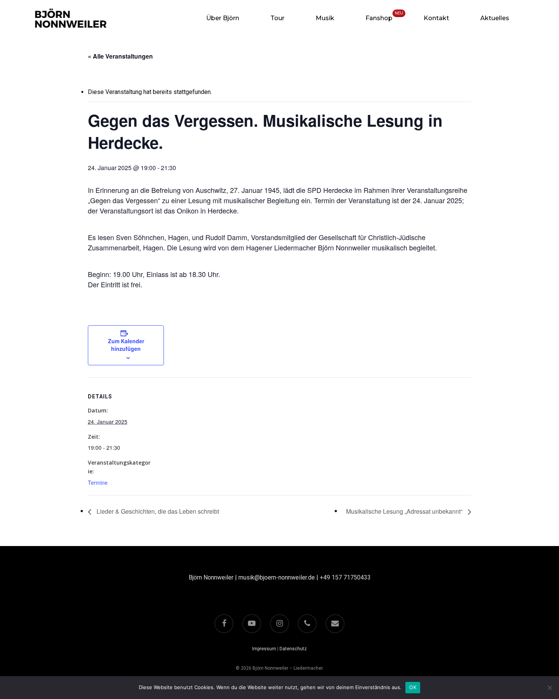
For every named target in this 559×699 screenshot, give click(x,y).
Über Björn (222, 18)
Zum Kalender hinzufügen (126, 344)
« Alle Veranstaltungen (120, 56)
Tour (277, 18)
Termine (98, 482)
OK (412, 687)
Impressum (264, 648)
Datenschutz (293, 648)
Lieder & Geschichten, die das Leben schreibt (157, 511)
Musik (325, 18)
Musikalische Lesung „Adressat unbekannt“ (405, 511)
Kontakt (436, 18)
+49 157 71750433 (345, 577)
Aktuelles (494, 18)
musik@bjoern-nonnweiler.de (276, 577)
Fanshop (378, 18)
